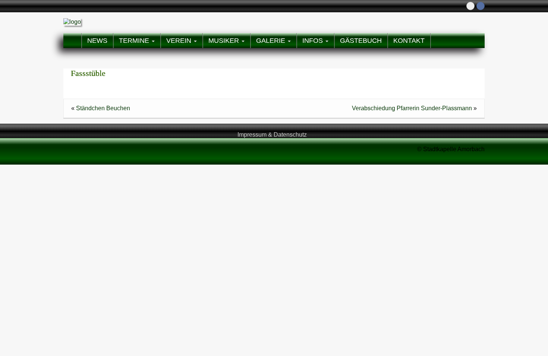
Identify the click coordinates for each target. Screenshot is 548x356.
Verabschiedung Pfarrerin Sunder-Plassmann (412, 108)
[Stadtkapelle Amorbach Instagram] (470, 6)
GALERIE (271, 40)
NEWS (97, 40)
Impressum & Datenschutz (272, 134)
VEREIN (179, 40)
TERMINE (135, 40)
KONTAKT (409, 40)
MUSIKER (224, 40)
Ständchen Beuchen (103, 108)
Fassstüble (88, 73)
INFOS (313, 40)
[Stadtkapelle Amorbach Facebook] (480, 6)
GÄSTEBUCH (361, 40)
